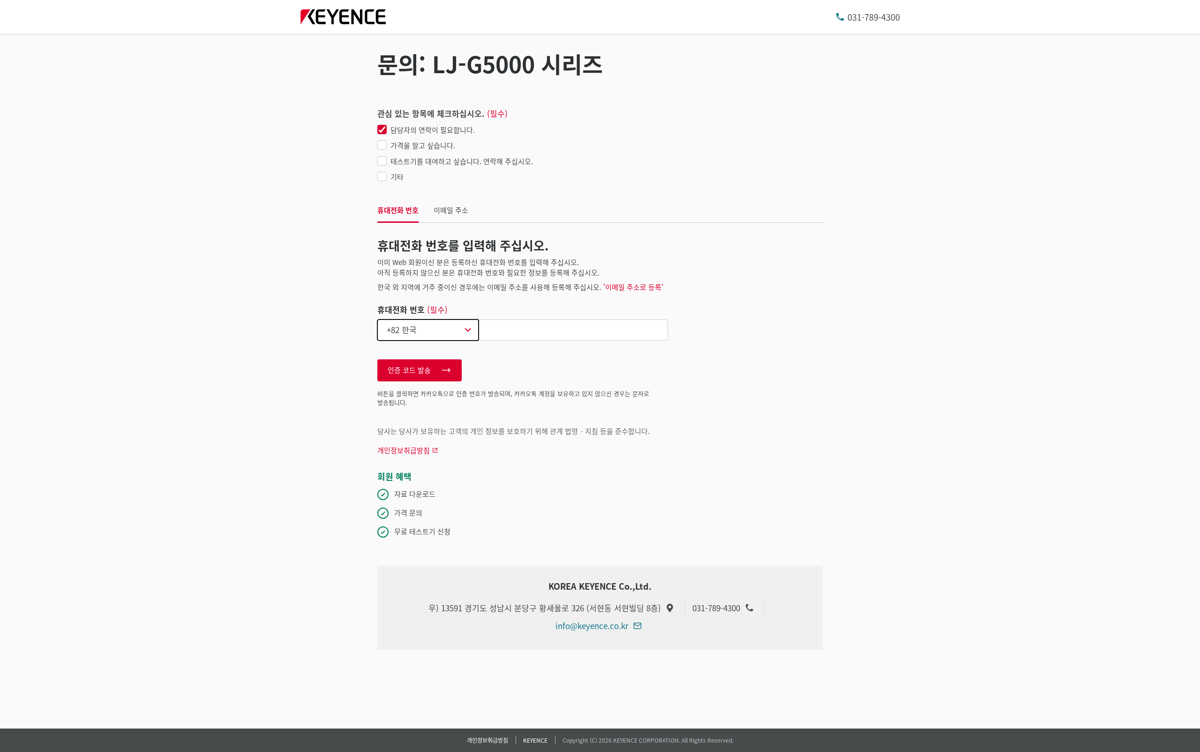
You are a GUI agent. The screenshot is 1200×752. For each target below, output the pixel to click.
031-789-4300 (874, 17)
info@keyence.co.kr (592, 625)
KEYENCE (535, 740)
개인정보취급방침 (487, 740)
